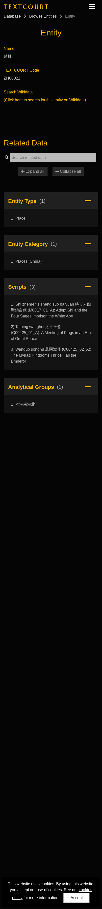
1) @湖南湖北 (23, 404)
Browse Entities (43, 16)
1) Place (18, 218)
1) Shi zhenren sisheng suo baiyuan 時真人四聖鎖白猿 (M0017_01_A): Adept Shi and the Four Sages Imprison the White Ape (51, 310)
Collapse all (70, 171)
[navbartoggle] (92, 6)
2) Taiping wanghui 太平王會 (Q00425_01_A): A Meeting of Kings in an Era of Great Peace (51, 333)
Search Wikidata (18, 92)
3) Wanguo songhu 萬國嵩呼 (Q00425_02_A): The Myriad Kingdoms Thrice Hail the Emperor (51, 355)
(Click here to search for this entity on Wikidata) (45, 100)
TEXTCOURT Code (21, 70)
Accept (77, 898)
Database (12, 16)
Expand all (34, 171)
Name (9, 48)
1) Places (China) (26, 261)
